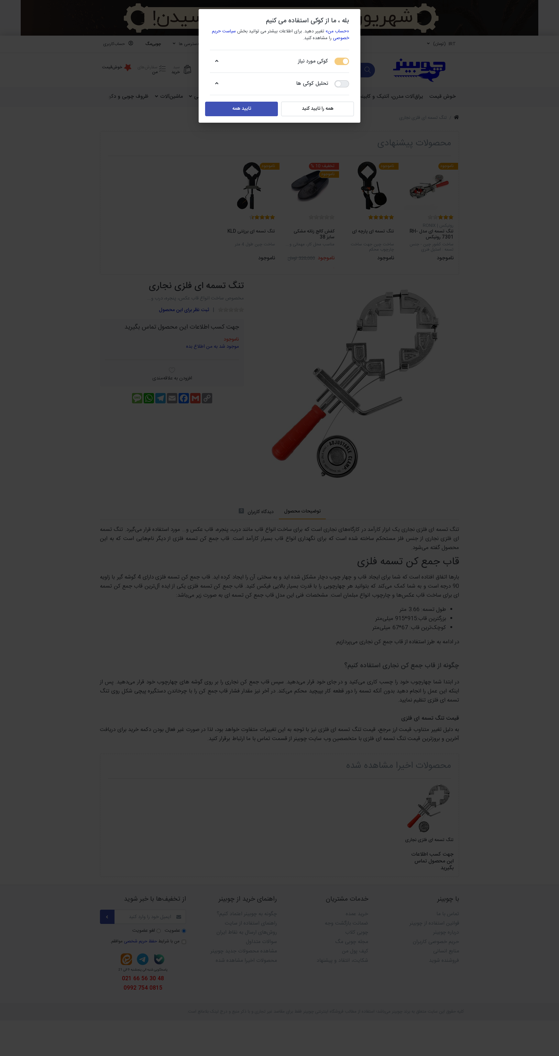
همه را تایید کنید (318, 109)
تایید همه (241, 109)
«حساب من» (337, 31)
